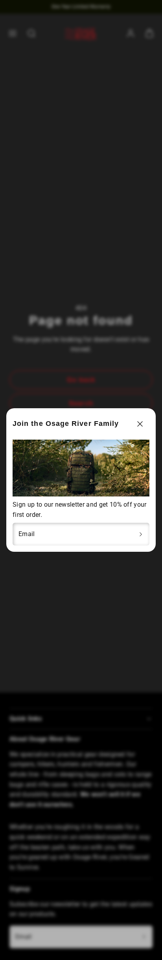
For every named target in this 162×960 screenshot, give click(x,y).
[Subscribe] (140, 534)
